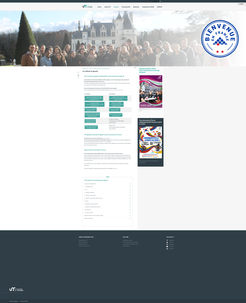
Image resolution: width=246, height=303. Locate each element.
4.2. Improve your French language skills (93, 198)
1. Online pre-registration (90, 183)
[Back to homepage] (87, 6)
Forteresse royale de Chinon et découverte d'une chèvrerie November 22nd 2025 (92, 115)
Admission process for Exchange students (101, 68)
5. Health (86, 201)
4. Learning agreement (89, 192)
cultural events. (106, 138)
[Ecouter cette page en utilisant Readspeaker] (135, 68)
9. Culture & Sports (88, 212)
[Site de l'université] (11, 290)
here (116, 168)
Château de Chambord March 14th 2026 (115, 110)
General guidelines (88, 218)
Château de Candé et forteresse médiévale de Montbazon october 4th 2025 (94, 104)
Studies (90, 68)
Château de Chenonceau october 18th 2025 (90, 110)
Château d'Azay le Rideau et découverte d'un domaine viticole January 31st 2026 (118, 98)
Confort (242, 4)
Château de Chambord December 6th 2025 (90, 121)
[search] (152, 1)
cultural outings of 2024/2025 (116, 90)
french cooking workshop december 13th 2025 (91, 127)
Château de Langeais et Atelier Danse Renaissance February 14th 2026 (116, 104)
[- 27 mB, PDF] (151, 91)
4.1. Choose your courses (89, 195)
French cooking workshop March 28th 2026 (116, 115)
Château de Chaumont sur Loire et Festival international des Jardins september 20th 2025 (94, 98)
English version (85, 68)
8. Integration (87, 209)
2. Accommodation (88, 186)
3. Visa (85, 189)
